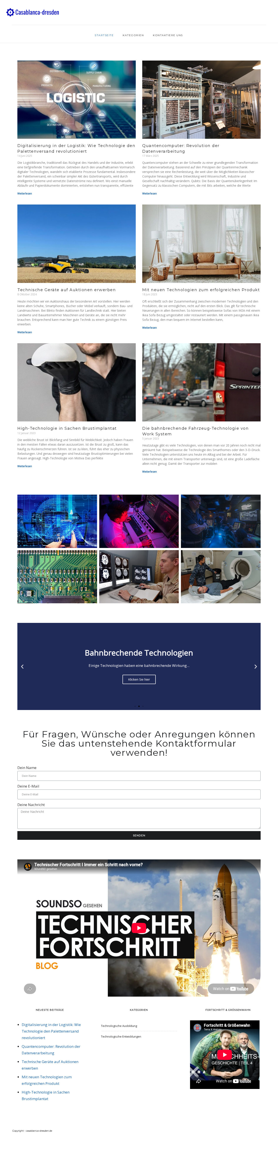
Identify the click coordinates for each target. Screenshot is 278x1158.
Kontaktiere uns (168, 35)
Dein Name (26, 767)
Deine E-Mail (28, 786)
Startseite (104, 35)
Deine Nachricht (31, 804)
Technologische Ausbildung (119, 1026)
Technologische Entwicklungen (121, 1036)
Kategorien (133, 35)
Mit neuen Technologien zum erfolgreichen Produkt (201, 289)
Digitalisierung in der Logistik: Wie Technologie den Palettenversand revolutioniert (51, 1031)
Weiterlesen (24, 193)
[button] (135, 706)
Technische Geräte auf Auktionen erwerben (66, 289)
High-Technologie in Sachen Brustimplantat (67, 428)
